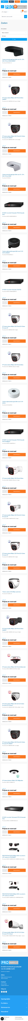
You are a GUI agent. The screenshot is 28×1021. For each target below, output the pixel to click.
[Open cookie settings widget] (2, 1018)
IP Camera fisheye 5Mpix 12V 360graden (12, 780)
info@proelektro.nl (5, 985)
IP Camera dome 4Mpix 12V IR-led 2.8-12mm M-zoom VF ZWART (13, 136)
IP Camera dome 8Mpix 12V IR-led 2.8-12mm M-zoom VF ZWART (13, 742)
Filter (15, 39)
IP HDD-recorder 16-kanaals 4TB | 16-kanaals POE (14, 818)
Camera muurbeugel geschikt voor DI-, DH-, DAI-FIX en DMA (13, 175)
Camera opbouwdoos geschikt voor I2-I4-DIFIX (12, 402)
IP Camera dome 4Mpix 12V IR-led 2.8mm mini (14, 667)
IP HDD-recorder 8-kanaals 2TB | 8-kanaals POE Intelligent (13, 440)
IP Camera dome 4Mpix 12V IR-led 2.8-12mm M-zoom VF (13, 327)
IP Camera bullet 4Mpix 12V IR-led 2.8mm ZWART (12, 629)
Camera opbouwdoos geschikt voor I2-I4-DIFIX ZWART (12, 252)
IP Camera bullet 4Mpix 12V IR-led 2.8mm (12, 478)
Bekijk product (16, 74)
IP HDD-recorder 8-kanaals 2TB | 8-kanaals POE (13, 213)
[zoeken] (25, 16)
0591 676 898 (4, 984)
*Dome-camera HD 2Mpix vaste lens (11, 591)
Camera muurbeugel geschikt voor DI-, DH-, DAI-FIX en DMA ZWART (13, 60)
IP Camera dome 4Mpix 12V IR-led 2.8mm (12, 364)
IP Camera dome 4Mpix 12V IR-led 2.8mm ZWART (12, 98)
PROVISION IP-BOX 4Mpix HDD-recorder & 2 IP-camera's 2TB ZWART (13, 856)
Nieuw (11, 1)
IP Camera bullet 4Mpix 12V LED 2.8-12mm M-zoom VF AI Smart (13, 933)
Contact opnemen (18, 1017)
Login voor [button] (4, 69)
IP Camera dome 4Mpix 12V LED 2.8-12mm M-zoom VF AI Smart (13, 704)
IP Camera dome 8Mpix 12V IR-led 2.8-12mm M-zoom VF (13, 554)
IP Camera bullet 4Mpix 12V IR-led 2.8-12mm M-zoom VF (13, 515)
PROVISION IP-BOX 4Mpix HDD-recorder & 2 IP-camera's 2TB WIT (13, 894)
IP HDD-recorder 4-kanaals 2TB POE (11, 289)
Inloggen (5, 11)
